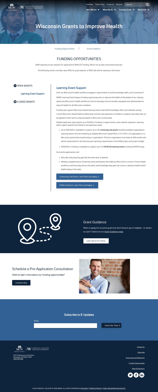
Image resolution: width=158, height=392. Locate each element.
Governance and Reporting (135, 358)
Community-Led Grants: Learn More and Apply (78, 176)
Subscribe (119, 4)
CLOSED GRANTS (26, 101)
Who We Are (91, 10)
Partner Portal (100, 4)
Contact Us (110, 4)
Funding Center (125, 10)
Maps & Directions (138, 369)
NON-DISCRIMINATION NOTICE (114, 388)
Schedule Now (21, 283)
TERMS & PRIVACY (95, 388)
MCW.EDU (84, 388)
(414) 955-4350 (18, 359)
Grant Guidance (93, 48)
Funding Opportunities (64, 48)
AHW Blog (89, 4)
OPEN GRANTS (24, 85)
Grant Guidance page (113, 231)
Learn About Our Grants (96, 241)
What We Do (108, 10)
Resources (142, 10)
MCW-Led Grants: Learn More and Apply (76, 185)
